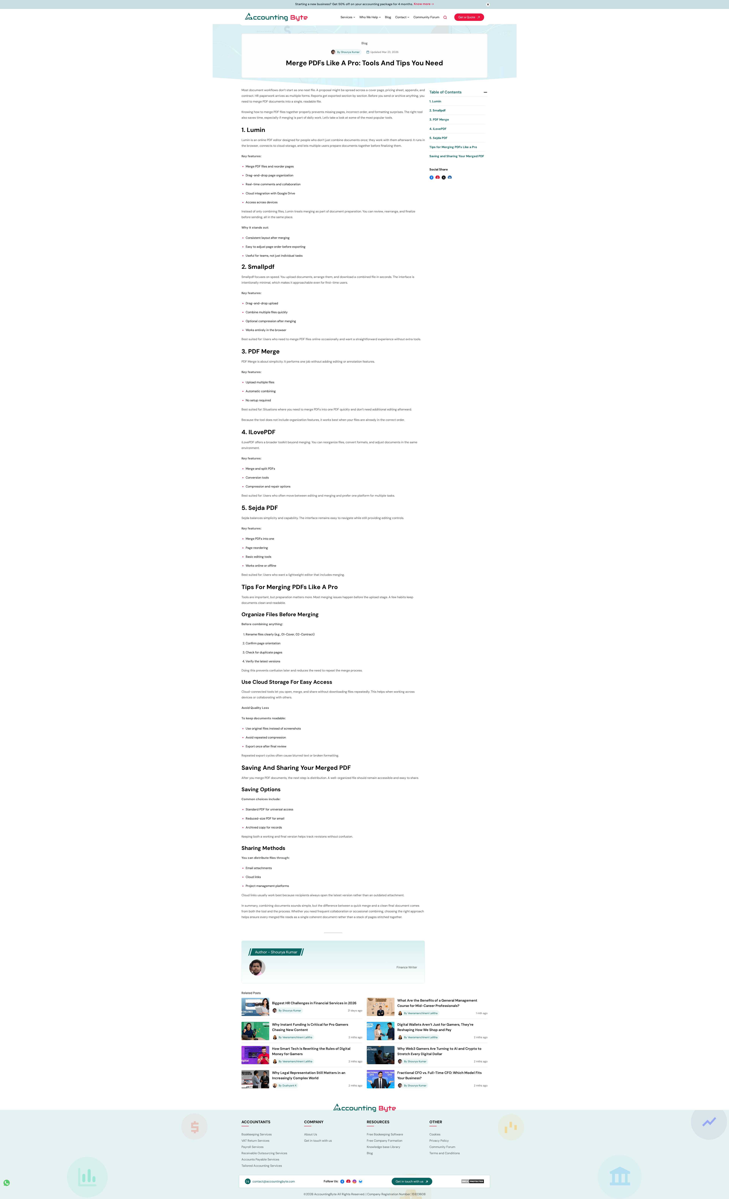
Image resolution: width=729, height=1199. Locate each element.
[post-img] (255, 1007)
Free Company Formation (384, 1141)
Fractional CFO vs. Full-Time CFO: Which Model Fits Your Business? (439, 1076)
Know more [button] (387, 4)
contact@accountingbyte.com (273, 1182)
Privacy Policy (439, 1141)
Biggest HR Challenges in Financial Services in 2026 (314, 1003)
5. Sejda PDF (438, 138)
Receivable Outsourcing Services (264, 1154)
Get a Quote (466, 18)
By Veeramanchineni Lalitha (421, 1013)
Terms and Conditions (444, 1154)
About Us (310, 1135)
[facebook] (342, 1182)
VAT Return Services (255, 1141)
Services (346, 18)
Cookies (434, 1135)
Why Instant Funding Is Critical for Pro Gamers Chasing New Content (310, 1028)
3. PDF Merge (439, 120)
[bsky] (360, 1182)
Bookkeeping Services (256, 1135)
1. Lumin (435, 102)
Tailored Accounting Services (261, 1166)
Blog (388, 18)
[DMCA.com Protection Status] (472, 1181)
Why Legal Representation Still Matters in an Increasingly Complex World (308, 1076)
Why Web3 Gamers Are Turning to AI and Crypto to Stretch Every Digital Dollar (439, 1052)
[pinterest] (348, 1182)
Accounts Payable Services (260, 1160)
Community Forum (426, 18)
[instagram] (354, 1182)
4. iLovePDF (438, 129)
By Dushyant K (288, 1086)
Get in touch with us (318, 1141)
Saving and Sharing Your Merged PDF (456, 157)
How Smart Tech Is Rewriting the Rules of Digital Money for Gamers (311, 1052)
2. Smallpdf (437, 111)
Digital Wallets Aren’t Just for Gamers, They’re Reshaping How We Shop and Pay (435, 1028)
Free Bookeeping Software (385, 1135)
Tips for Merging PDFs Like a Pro (453, 147)
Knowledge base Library (383, 1147)
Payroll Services (252, 1147)
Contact (400, 18)
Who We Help (368, 18)
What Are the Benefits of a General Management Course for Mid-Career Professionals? (437, 1003)
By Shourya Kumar (348, 52)
